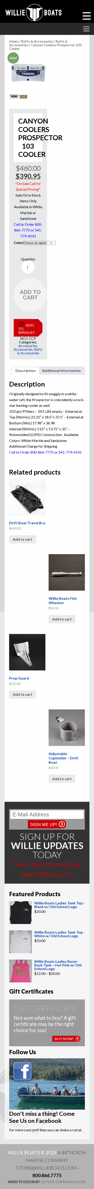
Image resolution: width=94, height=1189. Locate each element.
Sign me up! (43, 824)
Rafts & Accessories (37, 41)
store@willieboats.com (46, 1168)
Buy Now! (64, 1038)
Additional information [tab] (61, 370)
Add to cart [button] (22, 539)
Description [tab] (26, 370)
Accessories (27, 345)
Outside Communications (63, 1182)
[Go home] (34, 12)
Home (13, 41)
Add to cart (30, 295)
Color (18, 242)
